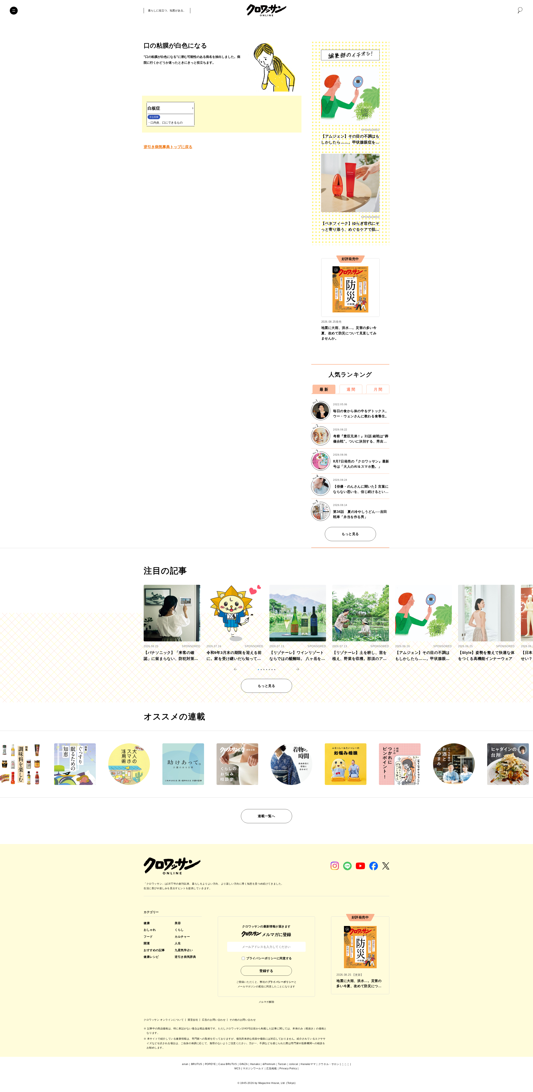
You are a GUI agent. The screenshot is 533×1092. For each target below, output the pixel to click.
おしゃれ (150, 929)
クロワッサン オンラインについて (164, 1019)
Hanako (255, 1064)
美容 (178, 923)
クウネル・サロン (328, 1064)
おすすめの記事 (154, 950)
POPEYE (210, 1064)
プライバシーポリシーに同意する (269, 958)
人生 (178, 943)
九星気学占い (184, 950)
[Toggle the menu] (14, 11)
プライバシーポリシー (281, 981)
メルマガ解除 (266, 1001)
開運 (147, 943)
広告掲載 (271, 1068)
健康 (147, 923)
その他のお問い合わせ (242, 1019)
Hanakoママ (308, 1064)
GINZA (243, 1064)
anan (185, 1064)
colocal (293, 1064)
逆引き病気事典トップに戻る (168, 147)
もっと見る (350, 534)
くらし (179, 929)
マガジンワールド (253, 1068)
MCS (237, 1068)
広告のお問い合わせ (214, 1019)
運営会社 (193, 1019)
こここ (345, 1064)
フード (148, 936)
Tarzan (282, 1064)
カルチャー (182, 936)
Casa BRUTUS (227, 1064)
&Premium (269, 1064)
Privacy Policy (288, 1068)
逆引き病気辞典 (185, 956)
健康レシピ (151, 956)
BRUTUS (196, 1064)
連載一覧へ (266, 816)
